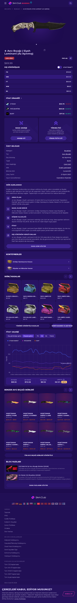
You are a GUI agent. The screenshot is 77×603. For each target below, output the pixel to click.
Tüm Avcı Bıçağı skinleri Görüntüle (38, 455)
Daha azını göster (38, 246)
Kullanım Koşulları (10, 522)
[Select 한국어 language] (56, 503)
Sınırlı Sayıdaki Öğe (10, 550)
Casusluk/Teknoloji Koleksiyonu (15, 543)
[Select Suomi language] (64, 503)
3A (46, 336)
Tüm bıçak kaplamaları (12, 577)
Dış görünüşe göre (14, 336)
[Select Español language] (17, 503)
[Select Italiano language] (27, 503)
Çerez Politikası (9, 525)
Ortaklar (7, 528)
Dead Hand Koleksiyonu (12, 546)
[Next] (71, 277)
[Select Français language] (24, 503)
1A (42, 336)
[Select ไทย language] (60, 503)
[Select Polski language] (31, 503)
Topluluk (7, 512)
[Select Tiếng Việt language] (42, 503)
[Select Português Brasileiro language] (35, 503)
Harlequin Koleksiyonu (12, 556)
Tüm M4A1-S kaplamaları (12, 571)
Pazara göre (28, 336)
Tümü (52, 336)
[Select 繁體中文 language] (49, 503)
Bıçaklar (17, 9)
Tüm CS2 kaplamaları (11, 564)
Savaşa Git (21, 138)
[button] (13, 408)
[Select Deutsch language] (20, 503)
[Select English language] (13, 503)
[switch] (59, 67)
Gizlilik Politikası (9, 519)
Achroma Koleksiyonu (12, 553)
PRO (6, 516)
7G (38, 336)
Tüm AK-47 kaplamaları (12, 568)
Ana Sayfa (7, 9)
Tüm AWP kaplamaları (12, 574)
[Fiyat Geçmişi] (21, 98)
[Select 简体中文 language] (46, 503)
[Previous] (66, 277)
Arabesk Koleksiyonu (11, 540)
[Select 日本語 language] (53, 503)
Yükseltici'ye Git (56, 138)
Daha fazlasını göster (38, 485)
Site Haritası (8, 531)
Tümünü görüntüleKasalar (27, 326)
